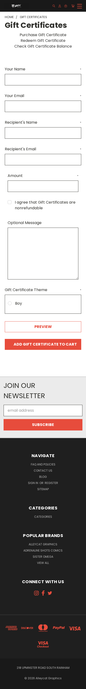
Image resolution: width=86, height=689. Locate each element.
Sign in (33, 483)
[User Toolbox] (60, 6)
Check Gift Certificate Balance (43, 46)
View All (43, 563)
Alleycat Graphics (43, 544)
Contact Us (43, 471)
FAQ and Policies (43, 464)
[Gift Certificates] (66, 6)
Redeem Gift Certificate (43, 40)
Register (51, 483)
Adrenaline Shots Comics (43, 550)
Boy (18, 303)
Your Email (43, 95)
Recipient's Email (43, 149)
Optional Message (25, 222)
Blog (43, 477)
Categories (43, 517)
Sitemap (43, 489)
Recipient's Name (43, 122)
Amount (43, 175)
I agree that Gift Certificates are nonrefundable (45, 205)
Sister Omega (43, 557)
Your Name (43, 69)
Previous (8, 684)
